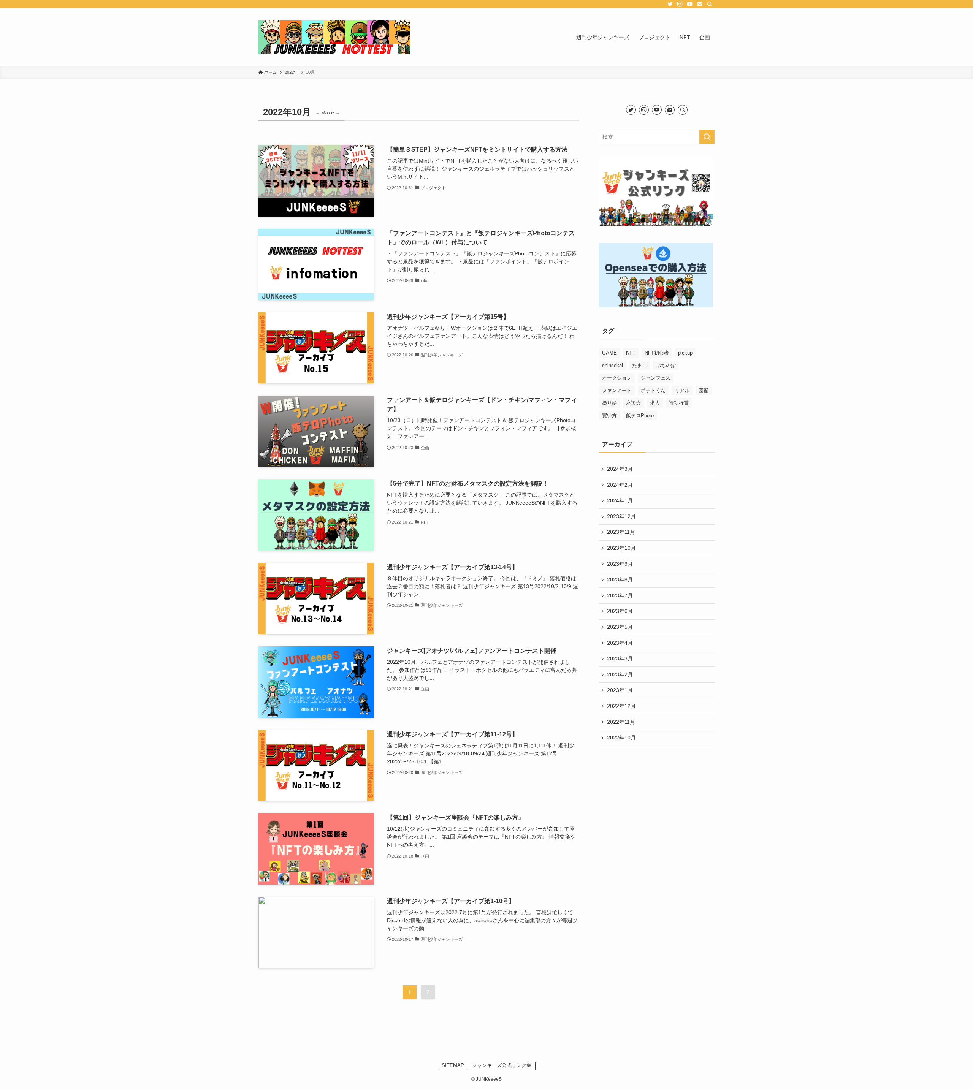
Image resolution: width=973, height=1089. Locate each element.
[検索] (710, 4)
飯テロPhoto (640, 415)
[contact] (700, 4)
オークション (617, 378)
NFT (630, 353)
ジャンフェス (655, 378)
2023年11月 (621, 532)
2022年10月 (621, 737)
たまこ (639, 365)
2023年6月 (620, 611)
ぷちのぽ (666, 365)
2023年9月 (620, 564)
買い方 (609, 415)
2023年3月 (620, 658)
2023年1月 (620, 690)
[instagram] (680, 4)
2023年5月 (620, 627)
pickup (685, 353)
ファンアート (617, 390)
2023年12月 (621, 516)
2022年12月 (621, 706)
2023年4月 (620, 643)
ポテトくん (653, 390)
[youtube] (690, 4)
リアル (682, 390)
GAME (609, 353)
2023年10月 (621, 548)
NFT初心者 (657, 353)
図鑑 (703, 390)
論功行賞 (679, 403)
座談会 (633, 403)
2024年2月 (620, 485)
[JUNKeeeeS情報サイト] (334, 37)
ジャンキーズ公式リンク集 (501, 1065)
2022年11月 (621, 722)
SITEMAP (453, 1065)
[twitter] (670, 4)
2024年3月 (620, 469)
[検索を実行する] (707, 137)
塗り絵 (609, 403)
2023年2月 (620, 674)
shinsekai (612, 365)
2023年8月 (620, 579)
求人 (655, 403)
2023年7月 (620, 595)
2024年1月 (620, 500)
